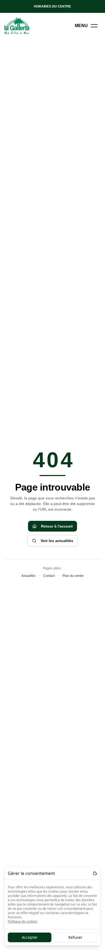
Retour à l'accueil (57, 526)
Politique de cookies (22, 921)
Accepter (30, 937)
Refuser (75, 937)
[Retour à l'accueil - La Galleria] (17, 25)
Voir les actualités (57, 541)
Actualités (28, 576)
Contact (49, 576)
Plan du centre (73, 576)
